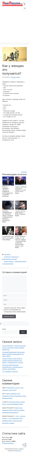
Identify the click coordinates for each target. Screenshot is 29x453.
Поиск (4, 329)
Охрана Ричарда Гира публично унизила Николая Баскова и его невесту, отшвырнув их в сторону (12, 360)
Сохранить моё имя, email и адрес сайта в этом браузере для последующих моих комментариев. (15, 309)
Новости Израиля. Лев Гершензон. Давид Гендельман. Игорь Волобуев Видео (14, 396)
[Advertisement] (14, 27)
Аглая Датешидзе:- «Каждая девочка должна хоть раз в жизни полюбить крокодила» (14, 347)
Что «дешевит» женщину (10, 371)
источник (24, 172)
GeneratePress (17, 450)
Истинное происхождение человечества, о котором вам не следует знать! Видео (12, 367)
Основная (7, 254)
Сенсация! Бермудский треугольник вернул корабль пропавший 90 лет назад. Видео (13, 354)
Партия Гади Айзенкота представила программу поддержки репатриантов (13, 410)
